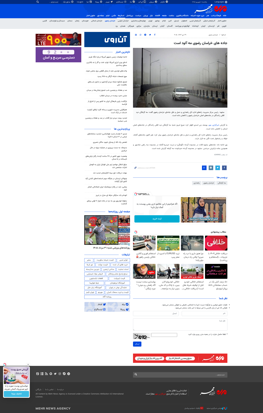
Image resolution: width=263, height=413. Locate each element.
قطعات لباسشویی (96, 278)
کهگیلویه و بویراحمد (182, 26)
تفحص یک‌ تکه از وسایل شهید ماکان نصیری (110, 142)
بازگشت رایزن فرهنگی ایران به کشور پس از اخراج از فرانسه (107, 103)
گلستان (170, 26)
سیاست (138, 15)
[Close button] (28, 364)
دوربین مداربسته (92, 269)
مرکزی (139, 26)
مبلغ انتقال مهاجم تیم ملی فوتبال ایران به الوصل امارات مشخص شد (108, 166)
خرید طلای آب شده (120, 264)
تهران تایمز (90, 292)
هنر (207, 15)
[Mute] (188, 220)
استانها (223, 35)
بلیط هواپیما (94, 283)
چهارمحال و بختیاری (138, 20)
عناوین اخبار (222, 20)
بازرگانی (38, 389)
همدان (122, 26)
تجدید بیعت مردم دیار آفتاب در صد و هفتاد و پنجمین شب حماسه (106, 120)
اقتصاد (157, 15)
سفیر (89, 260)
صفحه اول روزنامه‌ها (119, 212)
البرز (170, 20)
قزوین (224, 26)
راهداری (197, 183)
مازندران (147, 26)
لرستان (155, 26)
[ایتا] (37, 374)
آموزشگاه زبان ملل (95, 287)
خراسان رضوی (110, 20)
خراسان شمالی (96, 20)
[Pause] (184, 220)
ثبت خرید (157, 219)
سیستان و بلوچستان (57, 20)
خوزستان (85, 20)
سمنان (69, 20)
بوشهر (157, 20)
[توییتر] (55, 374)
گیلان (162, 26)
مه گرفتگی (222, 183)
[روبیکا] (51, 374)
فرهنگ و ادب (216, 15)
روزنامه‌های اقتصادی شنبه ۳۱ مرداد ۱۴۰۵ (110, 248)
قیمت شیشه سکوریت (105, 260)
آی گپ (140, 2)
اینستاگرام (120, 2)
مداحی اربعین (108, 269)
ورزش (145, 15)
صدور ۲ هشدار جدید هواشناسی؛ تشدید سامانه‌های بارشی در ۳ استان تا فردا (107, 135)
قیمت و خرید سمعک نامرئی (117, 292)
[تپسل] (135, 194)
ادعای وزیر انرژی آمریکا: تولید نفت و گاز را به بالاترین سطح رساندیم (106, 64)
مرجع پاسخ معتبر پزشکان (118, 273)
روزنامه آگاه (107, 296)
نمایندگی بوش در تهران (118, 287)
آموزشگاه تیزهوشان (117, 283)
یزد (117, 26)
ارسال (137, 344)
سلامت (171, 15)
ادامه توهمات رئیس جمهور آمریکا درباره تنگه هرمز (108, 57)
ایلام (164, 20)
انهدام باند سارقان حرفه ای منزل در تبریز (111, 195)
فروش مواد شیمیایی (95, 273)
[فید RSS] (46, 374)
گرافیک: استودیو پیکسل (192, 408)
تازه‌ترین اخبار (123, 52)
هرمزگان (131, 26)
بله (131, 2)
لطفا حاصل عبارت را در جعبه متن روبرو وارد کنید (207, 334)
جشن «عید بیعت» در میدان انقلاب (113, 95)
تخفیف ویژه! (16, 394)
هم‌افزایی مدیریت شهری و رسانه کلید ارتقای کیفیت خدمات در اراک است (107, 111)
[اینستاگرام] (60, 374)
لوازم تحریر (123, 260)
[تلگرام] (68, 374)
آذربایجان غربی (195, 20)
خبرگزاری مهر (214, 125)
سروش (151, 2)
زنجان (77, 20)
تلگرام (163, 2)
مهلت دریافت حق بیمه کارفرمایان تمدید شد (110, 173)
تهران (150, 20)
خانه (224, 15)
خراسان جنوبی (123, 20)
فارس (45, 20)
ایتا (88, 2)
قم (218, 26)
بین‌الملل (129, 15)
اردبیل (176, 20)
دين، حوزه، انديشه (197, 15)
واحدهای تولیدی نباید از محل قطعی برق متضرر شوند (106, 71)
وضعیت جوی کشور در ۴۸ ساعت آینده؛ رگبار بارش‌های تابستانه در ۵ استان (106, 158)
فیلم (107, 15)
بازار (151, 15)
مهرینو (100, 292)
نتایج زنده (80, 2)
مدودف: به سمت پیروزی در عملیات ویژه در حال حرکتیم (108, 149)
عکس (114, 15)
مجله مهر (100, 15)
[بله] (64, 374)
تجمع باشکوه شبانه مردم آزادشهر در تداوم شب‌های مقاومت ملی (107, 83)
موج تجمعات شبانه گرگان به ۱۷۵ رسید (112, 76)
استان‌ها (121, 15)
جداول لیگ (67, 2)
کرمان (203, 26)
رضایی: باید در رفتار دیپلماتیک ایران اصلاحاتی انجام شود (107, 188)
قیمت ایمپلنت (119, 278)
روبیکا (97, 2)
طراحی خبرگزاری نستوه (214, 408)
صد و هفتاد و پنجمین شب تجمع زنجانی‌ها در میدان (107, 90)
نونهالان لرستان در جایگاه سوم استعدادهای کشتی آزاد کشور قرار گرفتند (106, 180)
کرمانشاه (195, 26)
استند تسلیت (123, 269)
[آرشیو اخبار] (42, 374)
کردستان (211, 26)
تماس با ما (49, 389)
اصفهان (184, 20)
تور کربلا (90, 264)
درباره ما (60, 389)
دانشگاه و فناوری (182, 15)
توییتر (108, 2)
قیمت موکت (103, 264)
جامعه (164, 15)
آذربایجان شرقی (209, 20)
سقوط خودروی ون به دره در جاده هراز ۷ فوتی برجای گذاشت (107, 202)
